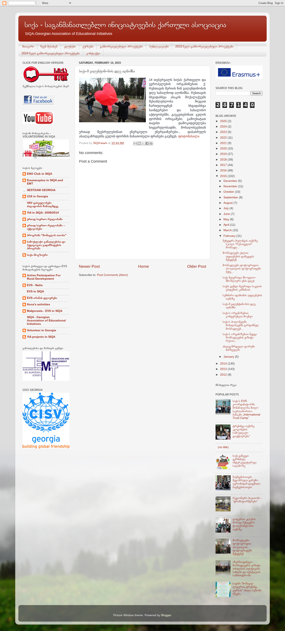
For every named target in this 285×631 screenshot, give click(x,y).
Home (143, 266)
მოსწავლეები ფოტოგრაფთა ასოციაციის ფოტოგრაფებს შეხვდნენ (242, 547)
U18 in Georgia (37, 196)
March (228, 230)
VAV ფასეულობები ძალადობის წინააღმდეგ (42, 204)
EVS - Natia (35, 285)
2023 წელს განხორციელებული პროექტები (204, 46)
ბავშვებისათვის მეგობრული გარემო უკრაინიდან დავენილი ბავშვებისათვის (246, 482)
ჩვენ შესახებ (48, 46)
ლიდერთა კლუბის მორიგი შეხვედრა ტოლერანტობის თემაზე (244, 524)
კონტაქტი (93, 53)
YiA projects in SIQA (41, 336)
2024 (224, 126)
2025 (224, 121)
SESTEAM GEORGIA (41, 190)
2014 (224, 363)
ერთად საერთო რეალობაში (45, 219)
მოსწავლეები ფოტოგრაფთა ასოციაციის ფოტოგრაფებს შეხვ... (242, 268)
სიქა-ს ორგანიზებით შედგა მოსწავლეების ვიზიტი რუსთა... (240, 337)
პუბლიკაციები (159, 46)
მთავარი (28, 46)
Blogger (166, 615)
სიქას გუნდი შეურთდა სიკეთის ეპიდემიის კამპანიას (242, 288)
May (226, 219)
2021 (224, 143)
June (227, 213)
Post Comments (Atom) (112, 275)
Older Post (196, 266)
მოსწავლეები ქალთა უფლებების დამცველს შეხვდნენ (238, 256)
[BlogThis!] (139, 143)
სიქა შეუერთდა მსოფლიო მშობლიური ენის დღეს (239, 279)
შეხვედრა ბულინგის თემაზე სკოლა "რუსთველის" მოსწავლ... (240, 244)
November (230, 186)
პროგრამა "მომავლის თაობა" (46, 235)
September (231, 197)
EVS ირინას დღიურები (42, 298)
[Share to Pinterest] (151, 143)
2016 (224, 170)
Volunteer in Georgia (41, 330)
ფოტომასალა (188, 136)
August (228, 202)
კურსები (87, 46)
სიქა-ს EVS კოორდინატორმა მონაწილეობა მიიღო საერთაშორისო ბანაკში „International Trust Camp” (246, 409)
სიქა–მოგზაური (37, 254)
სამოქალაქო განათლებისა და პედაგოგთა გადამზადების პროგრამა (46, 245)
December (230, 180)
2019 (224, 154)
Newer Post (89, 266)
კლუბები (70, 46)
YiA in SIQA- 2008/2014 (43, 212)
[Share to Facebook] (147, 143)
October (229, 191)
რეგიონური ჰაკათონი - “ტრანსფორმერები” (247, 499)
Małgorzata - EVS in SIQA (44, 310)
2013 (224, 369)
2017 (224, 165)
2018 (224, 159)
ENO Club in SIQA (39, 173)
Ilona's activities (38, 304)
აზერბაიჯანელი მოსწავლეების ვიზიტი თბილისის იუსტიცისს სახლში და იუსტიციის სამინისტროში (247, 568)
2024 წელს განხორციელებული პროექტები (50, 53)
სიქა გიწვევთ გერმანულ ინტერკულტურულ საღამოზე (245, 461)
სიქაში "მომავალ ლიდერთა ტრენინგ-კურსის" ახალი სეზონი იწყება (247, 588)
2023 (224, 132)
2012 (224, 374)
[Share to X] (143, 143)
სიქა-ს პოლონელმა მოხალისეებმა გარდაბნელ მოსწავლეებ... (241, 325)
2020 (224, 148)
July (226, 208)
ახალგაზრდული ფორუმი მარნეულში (239, 348)
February (229, 235)
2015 (224, 176)
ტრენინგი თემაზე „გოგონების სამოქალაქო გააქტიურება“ (243, 431)
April (226, 224)
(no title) (223, 447)
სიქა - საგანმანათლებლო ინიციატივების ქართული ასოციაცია (125, 24)
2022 (224, 137)
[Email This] (135, 143)
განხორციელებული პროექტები (121, 46)
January (229, 356)
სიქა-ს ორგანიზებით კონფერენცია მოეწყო (238, 314)
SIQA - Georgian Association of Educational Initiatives (46, 320)
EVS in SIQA (35, 291)
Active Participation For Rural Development (44, 277)
